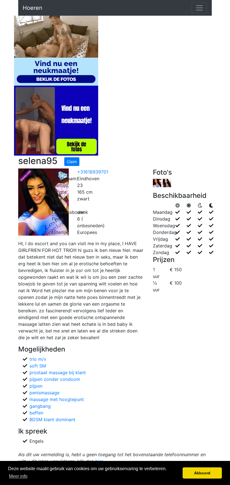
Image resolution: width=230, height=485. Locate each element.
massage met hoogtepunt (56, 399)
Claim (72, 161)
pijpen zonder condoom (54, 379)
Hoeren (32, 7)
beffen (36, 413)
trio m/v (37, 359)
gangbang (40, 406)
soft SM (37, 366)
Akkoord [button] (202, 473)
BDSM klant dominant (52, 419)
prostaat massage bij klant (57, 372)
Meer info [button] (18, 476)
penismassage (44, 392)
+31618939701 (92, 172)
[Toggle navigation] (199, 7)
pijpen (35, 386)
